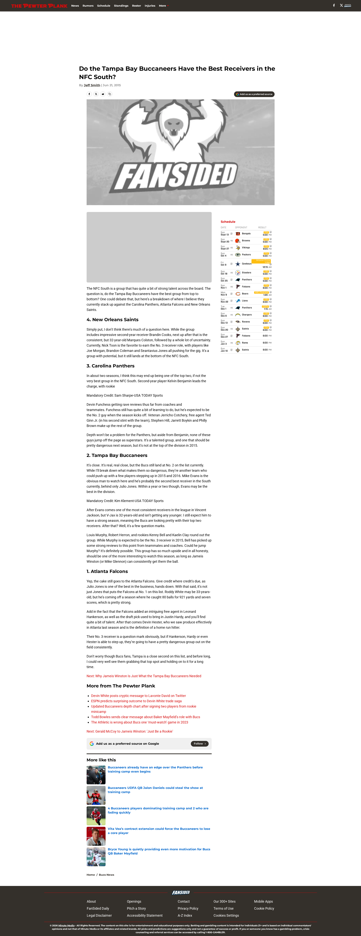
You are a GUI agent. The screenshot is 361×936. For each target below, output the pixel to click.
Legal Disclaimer (99, 915)
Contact (184, 901)
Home (91, 874)
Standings (121, 5)
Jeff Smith (92, 85)
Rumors (88, 5)
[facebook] (334, 5)
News (75, 5)
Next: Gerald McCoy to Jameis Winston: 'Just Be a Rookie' (130, 731)
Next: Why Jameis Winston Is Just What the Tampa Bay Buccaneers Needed (144, 676)
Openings (134, 901)
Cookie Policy (264, 908)
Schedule (103, 5)
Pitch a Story (136, 908)
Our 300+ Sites (225, 901)
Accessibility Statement (145, 915)
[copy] (109, 94)
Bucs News (106, 874)
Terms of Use (224, 908)
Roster (136, 5)
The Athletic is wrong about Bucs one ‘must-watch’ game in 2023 (139, 722)
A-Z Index (185, 915)
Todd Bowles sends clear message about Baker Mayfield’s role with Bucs (145, 717)
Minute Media (66, 925)
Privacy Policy (188, 908)
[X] (341, 5)
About (91, 901)
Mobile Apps (263, 901)
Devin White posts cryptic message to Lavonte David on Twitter (138, 696)
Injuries (150, 5)
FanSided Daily (98, 908)
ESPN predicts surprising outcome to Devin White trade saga (136, 701)
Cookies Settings (226, 915)
